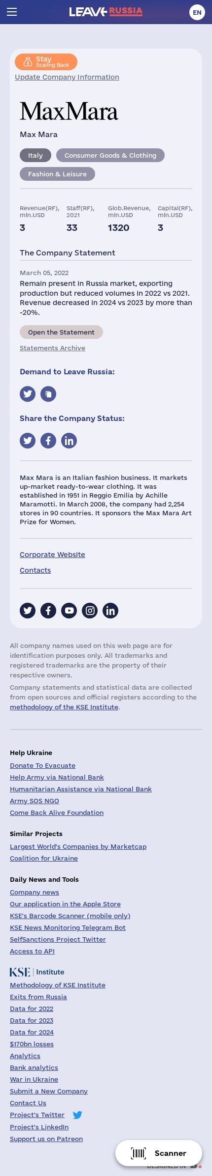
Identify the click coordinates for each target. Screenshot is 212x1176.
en (197, 12)
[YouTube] (69, 610)
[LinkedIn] (110, 610)
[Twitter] (27, 610)
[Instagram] (90, 610)
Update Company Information (67, 77)
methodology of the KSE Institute (64, 706)
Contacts (35, 570)
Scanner (170, 1153)
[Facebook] (48, 610)
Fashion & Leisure (57, 173)
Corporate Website (52, 555)
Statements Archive (52, 347)
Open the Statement (61, 332)
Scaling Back (52, 61)
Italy (35, 155)
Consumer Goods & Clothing (110, 155)
